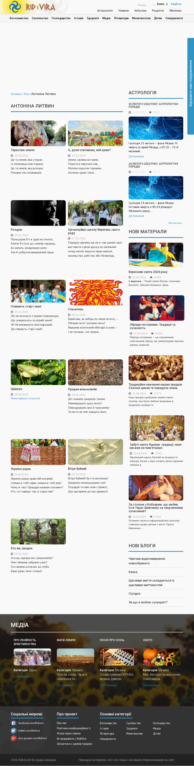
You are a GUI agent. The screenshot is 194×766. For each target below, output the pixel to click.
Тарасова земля (22, 150)
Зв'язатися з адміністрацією (74, 744)
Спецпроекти (174, 18)
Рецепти (158, 10)
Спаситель (75, 309)
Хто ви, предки (21, 548)
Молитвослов (141, 18)
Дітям (158, 18)
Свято (148, 640)
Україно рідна (21, 469)
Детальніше (136, 156)
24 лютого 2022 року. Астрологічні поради (153, 165)
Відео (33, 670)
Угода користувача (69, 733)
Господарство (61, 18)
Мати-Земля (66, 640)
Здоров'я (93, 18)
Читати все (175, 222)
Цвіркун (16, 389)
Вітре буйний (77, 468)
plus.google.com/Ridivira (32, 738)
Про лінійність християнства (25, 642)
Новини (123, 10)
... (154, 285)
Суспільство (40, 18)
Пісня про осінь (112, 640)
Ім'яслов (140, 10)
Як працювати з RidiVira (71, 738)
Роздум (16, 229)
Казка (133, 572)
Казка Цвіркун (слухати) (25, 398)
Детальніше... (23, 676)
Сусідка (134, 593)
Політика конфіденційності (74, 728)
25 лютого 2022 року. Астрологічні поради (153, 105)
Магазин (175, 10)
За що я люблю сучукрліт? (148, 602)
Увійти (176, 4)
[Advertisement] (97, 58)
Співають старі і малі (26, 306)
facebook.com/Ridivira (31, 723)
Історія (78, 18)
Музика (77, 670)
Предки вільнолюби (82, 389)
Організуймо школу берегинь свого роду (94, 231)
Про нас (62, 723)
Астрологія (105, 10)
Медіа (106, 18)
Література (121, 18)
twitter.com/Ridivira (29, 730)
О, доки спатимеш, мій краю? (89, 150)
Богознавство (19, 18)
